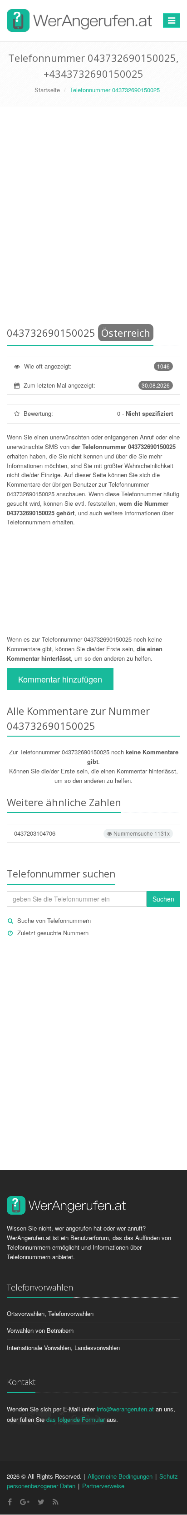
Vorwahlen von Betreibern (40, 1330)
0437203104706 (92, 833)
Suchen (163, 898)
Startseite (47, 89)
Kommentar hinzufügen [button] (60, 679)
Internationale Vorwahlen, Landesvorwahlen (63, 1347)
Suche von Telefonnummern (54, 920)
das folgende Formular (75, 1419)
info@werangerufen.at (125, 1409)
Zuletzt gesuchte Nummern (53, 932)
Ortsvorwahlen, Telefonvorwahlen (50, 1313)
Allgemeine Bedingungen (120, 1476)
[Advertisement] (93, 218)
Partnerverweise (103, 1485)
